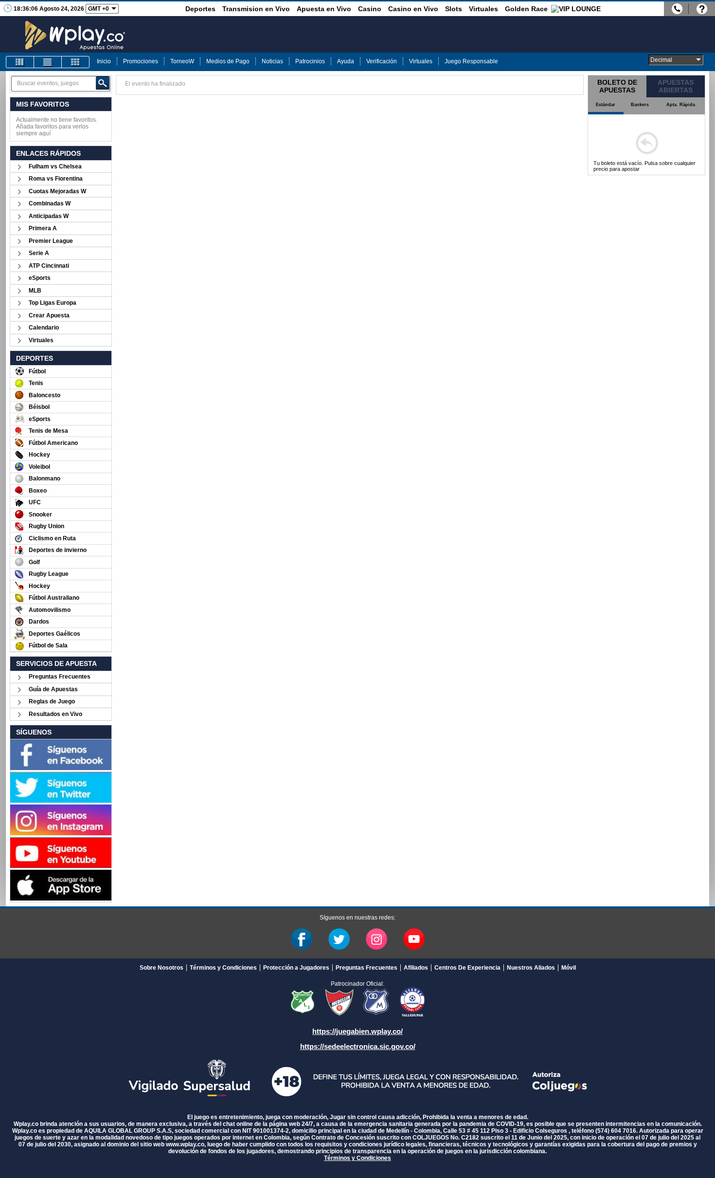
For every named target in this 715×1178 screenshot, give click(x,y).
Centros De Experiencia (467, 967)
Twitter (339, 939)
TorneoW (182, 61)
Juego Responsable (471, 61)
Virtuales (483, 9)
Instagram (376, 939)
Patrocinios (310, 61)
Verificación (381, 61)
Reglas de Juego (52, 701)
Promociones (140, 61)
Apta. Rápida (680, 104)
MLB (35, 290)
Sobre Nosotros (161, 967)
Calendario (44, 327)
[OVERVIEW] (47, 62)
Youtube (414, 939)
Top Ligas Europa (52, 302)
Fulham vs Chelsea (55, 166)
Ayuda (345, 61)
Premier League (51, 241)
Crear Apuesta (49, 315)
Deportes (200, 9)
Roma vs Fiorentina (56, 178)
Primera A (43, 228)
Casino (369, 9)
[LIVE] (20, 62)
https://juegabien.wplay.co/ (357, 1031)
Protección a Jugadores (296, 967)
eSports (40, 278)
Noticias (272, 61)
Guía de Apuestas (53, 689)
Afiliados (416, 967)
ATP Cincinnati (49, 265)
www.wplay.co (185, 1144)
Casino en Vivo (413, 9)
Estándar (605, 104)
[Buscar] (102, 83)
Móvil (568, 967)
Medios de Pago (228, 61)
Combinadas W (50, 203)
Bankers (640, 104)
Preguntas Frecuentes (59, 676)
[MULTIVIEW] (75, 62)
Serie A (39, 253)
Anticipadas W (49, 216)
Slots (453, 9)
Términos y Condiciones (223, 967)
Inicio (104, 61)
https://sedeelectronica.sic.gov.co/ (357, 1046)
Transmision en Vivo (256, 9)
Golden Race (526, 9)
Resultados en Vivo (55, 714)
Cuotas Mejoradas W (57, 191)
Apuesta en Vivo (324, 9)
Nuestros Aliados (531, 967)
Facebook (301, 939)
